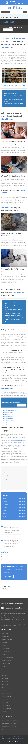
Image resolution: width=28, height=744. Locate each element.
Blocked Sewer (16, 445)
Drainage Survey (5, 654)
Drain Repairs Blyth (7, 414)
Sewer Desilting (5, 690)
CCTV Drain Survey (6, 651)
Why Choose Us (6, 472)
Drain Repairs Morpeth (8, 420)
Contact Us (21, 404)
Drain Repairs (4, 645)
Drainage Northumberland (13, 608)
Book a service (5, 12)
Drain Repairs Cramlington (8, 416)
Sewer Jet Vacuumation (7, 696)
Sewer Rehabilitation (10, 440)
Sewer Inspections (19, 440)
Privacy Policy (14, 738)
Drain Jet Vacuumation (7, 639)
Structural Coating (6, 663)
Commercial (5, 476)
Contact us (5, 487)
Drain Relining (4, 642)
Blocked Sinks (5, 684)
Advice (4, 483)
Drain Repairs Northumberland (9, 410)
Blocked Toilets (5, 687)
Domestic (5, 480)
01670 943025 (8, 22)
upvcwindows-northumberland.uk (9, 726)
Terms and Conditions (6, 738)
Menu (24, 12)
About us (5, 468)
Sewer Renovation (6, 705)
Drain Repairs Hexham (8, 418)
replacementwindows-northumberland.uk (11, 729)
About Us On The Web (22, 738)
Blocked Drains (5, 678)
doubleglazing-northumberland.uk (9, 723)
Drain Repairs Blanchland (8, 422)
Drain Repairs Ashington (8, 412)
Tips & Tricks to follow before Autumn (14, 85)
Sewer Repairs (9, 447)
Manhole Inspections (6, 660)
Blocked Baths (5, 675)
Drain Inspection (5, 636)
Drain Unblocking (5, 648)
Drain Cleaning (5, 633)
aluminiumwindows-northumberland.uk (10, 720)
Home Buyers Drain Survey (7, 657)
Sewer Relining (5, 699)
